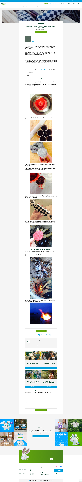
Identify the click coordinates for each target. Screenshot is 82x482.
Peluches (30, 470)
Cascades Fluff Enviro (22, 467)
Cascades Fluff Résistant (22, 468)
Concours (30, 468)
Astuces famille (41, 23)
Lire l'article (33, 386)
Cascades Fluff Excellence (23, 469)
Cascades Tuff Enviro (22, 472)
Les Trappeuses (33, 41)
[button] (79, 0)
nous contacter (50, 431)
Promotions (31, 469)
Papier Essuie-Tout (53, 3)
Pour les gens (68, 3)
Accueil (19, 6)
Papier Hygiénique (45, 3)
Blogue (74, 3)
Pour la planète (62, 3)
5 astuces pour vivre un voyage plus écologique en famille (49, 382)
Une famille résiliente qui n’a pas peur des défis (33, 363)
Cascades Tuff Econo (22, 473)
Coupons (30, 467)
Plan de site (51, 480)
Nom (26, 402)
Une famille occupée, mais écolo (49, 363)
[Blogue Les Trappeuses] (28, 41)
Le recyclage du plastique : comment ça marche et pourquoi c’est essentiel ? (33, 382)
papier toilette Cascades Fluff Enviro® (42, 69)
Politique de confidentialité (45, 474)
